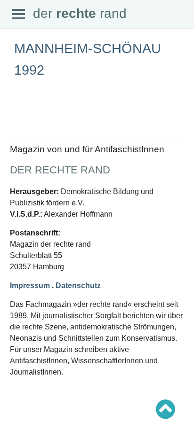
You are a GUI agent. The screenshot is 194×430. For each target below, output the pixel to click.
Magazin (20, 132)
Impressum (30, 285)
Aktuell (18, 115)
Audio (17, 140)
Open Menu (18, 14)
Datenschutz (78, 285)
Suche (18, 123)
